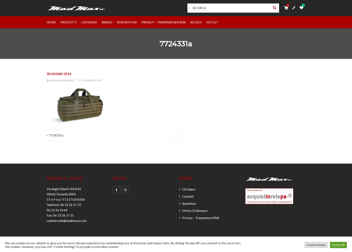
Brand (107, 22)
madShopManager (62, 80)
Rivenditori (127, 22)
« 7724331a (55, 135)
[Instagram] (125, 190)
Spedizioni (189, 203)
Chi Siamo (89, 22)
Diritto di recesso (195, 210)
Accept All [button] (338, 244)
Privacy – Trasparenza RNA (163, 22)
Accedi (196, 22)
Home (51, 22)
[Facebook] (116, 190)
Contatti (188, 196)
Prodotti (68, 22)
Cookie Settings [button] (316, 244)
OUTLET (212, 22)
